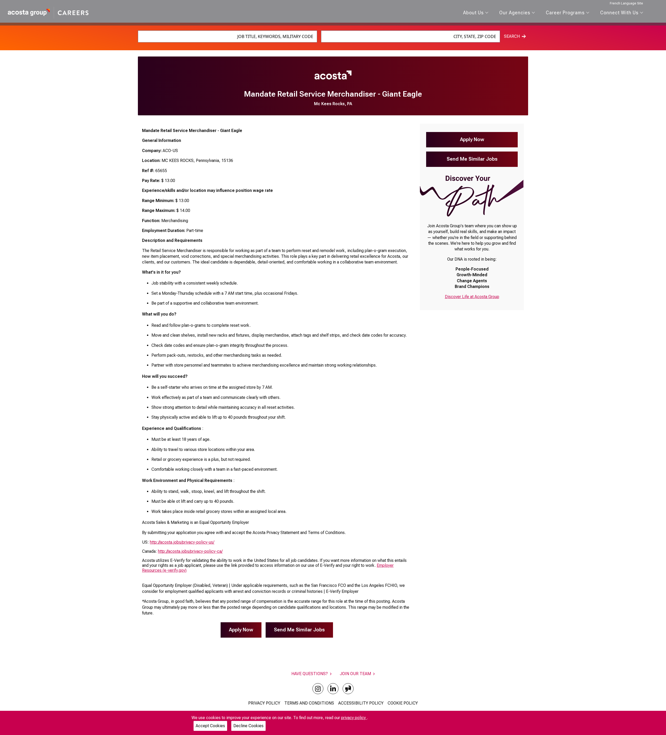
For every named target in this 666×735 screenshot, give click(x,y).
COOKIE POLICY (403, 703)
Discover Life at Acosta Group (472, 296)
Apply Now (241, 630)
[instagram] (317, 688)
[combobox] (227, 36)
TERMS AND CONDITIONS (309, 703)
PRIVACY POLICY (264, 703)
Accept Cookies (210, 725)
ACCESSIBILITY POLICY (360, 703)
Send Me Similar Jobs (299, 630)
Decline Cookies (248, 725)
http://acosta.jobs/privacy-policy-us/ (182, 542)
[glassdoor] (348, 688)
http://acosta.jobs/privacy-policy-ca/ (190, 551)
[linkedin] (333, 688)
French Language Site (626, 3)
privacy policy (354, 717)
